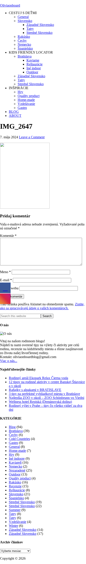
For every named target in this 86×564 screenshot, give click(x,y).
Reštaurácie (17, 490)
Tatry (12, 514)
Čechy (13, 435)
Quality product (20, 478)
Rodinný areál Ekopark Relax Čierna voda (38, 378)
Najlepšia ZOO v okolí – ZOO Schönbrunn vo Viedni (46, 398)
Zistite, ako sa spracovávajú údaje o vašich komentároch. (42, 306)
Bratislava (16, 431)
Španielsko (16, 498)
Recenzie (15, 486)
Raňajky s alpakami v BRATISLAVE (35, 390)
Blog (12, 427)
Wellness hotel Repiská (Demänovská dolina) (40, 402)
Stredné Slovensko (22, 502)
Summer (15, 510)
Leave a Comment (32, 137)
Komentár (8, 236)
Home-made (17, 450)
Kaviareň (15, 462)
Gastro (13, 443)
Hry (11, 454)
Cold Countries (19, 439)
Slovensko (16, 494)
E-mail (6, 280)
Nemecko (15, 466)
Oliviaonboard (10, 5)
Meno (5, 272)
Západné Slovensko (22, 530)
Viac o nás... (8, 361)
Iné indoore (17, 458)
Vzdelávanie (17, 522)
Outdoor (15, 474)
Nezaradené (17, 470)
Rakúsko (15, 482)
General (14, 447)
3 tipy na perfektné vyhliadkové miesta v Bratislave (44, 394)
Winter (13, 526)
